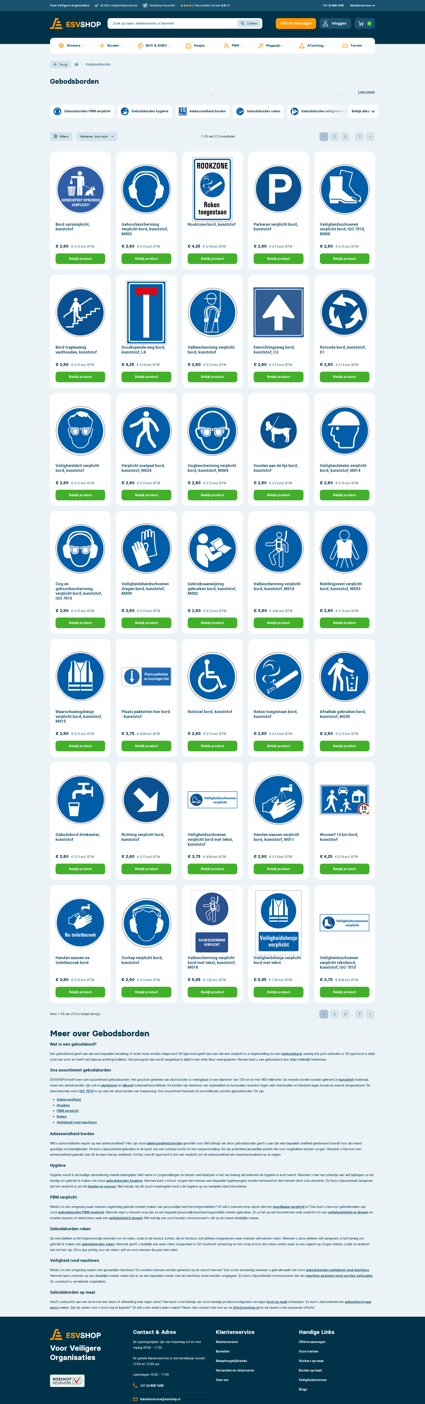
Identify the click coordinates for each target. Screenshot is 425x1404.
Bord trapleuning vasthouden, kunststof (76, 349)
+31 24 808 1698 (333, 5)
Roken (62, 1117)
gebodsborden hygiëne (124, 1181)
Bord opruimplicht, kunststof (73, 226)
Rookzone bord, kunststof (212, 224)
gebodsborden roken (98, 1244)
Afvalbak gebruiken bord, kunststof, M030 (343, 714)
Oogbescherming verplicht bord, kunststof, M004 (212, 468)
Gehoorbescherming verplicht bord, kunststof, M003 (145, 229)
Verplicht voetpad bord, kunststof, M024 (143, 468)
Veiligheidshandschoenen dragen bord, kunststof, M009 (145, 588)
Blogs (303, 1389)
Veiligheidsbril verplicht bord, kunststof (77, 468)
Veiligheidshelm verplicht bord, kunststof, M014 (343, 468)
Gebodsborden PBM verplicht (87, 111)
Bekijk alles (360, 111)
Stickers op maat (311, 1361)
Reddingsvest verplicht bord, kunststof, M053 (341, 586)
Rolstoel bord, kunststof (210, 711)
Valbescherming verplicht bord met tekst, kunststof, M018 (212, 962)
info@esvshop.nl (246, 1308)
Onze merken (308, 1351)
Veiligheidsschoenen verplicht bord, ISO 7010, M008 (342, 229)
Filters (64, 136)
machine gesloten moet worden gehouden (339, 1276)
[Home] (76, 64)
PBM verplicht (68, 1111)
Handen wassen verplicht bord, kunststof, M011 (276, 837)
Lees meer (366, 92)
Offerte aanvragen (296, 23)
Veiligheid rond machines (77, 1122)
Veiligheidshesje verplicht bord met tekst (277, 960)
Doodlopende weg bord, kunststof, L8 (143, 349)
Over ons (222, 1380)
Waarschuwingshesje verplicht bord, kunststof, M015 (79, 716)
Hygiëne (63, 1105)
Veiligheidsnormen (313, 1380)
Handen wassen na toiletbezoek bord (72, 960)
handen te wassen (102, 1186)
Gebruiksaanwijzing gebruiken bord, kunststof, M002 (212, 588)
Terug (63, 65)
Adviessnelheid (69, 1100)
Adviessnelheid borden (207, 111)
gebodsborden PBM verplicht (81, 1212)
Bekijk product (80, 259)
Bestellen (223, 1351)
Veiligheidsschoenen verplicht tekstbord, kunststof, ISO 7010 (339, 962)
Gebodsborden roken (263, 111)
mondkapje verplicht (289, 1207)
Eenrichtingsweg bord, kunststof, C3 (274, 349)
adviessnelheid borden (164, 1143)
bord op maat (277, 1302)
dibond (127, 1085)
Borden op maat (310, 1370)
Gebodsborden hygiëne (149, 111)
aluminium (109, 1085)
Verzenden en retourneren (235, 1370)
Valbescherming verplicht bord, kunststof (211, 349)
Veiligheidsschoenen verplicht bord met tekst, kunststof (210, 839)
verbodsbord (291, 1054)
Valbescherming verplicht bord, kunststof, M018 (277, 586)
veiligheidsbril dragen (126, 1218)
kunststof (346, 1080)
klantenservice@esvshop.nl (160, 1399)
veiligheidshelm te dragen (348, 1212)
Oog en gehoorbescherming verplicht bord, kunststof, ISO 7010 (79, 591)
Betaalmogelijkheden (231, 1361)
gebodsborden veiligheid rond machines (337, 1270)
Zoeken (252, 23)
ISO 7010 (86, 1091)
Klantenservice (361, 5)
